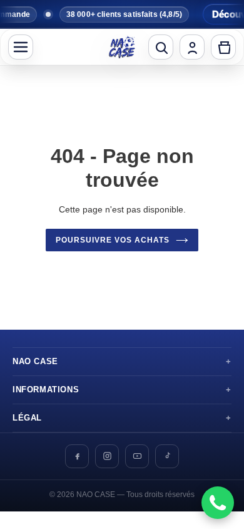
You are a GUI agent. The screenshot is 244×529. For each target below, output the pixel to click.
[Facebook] (77, 456)
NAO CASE (35, 361)
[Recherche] (160, 47)
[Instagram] (107, 456)
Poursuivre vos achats (112, 240)
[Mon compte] (192, 47)
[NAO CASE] (122, 47)
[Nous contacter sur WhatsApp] (217, 502)
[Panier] (223, 47)
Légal (27, 418)
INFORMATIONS (46, 389)
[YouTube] (137, 456)
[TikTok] (167, 456)
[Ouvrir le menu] (20, 47)
